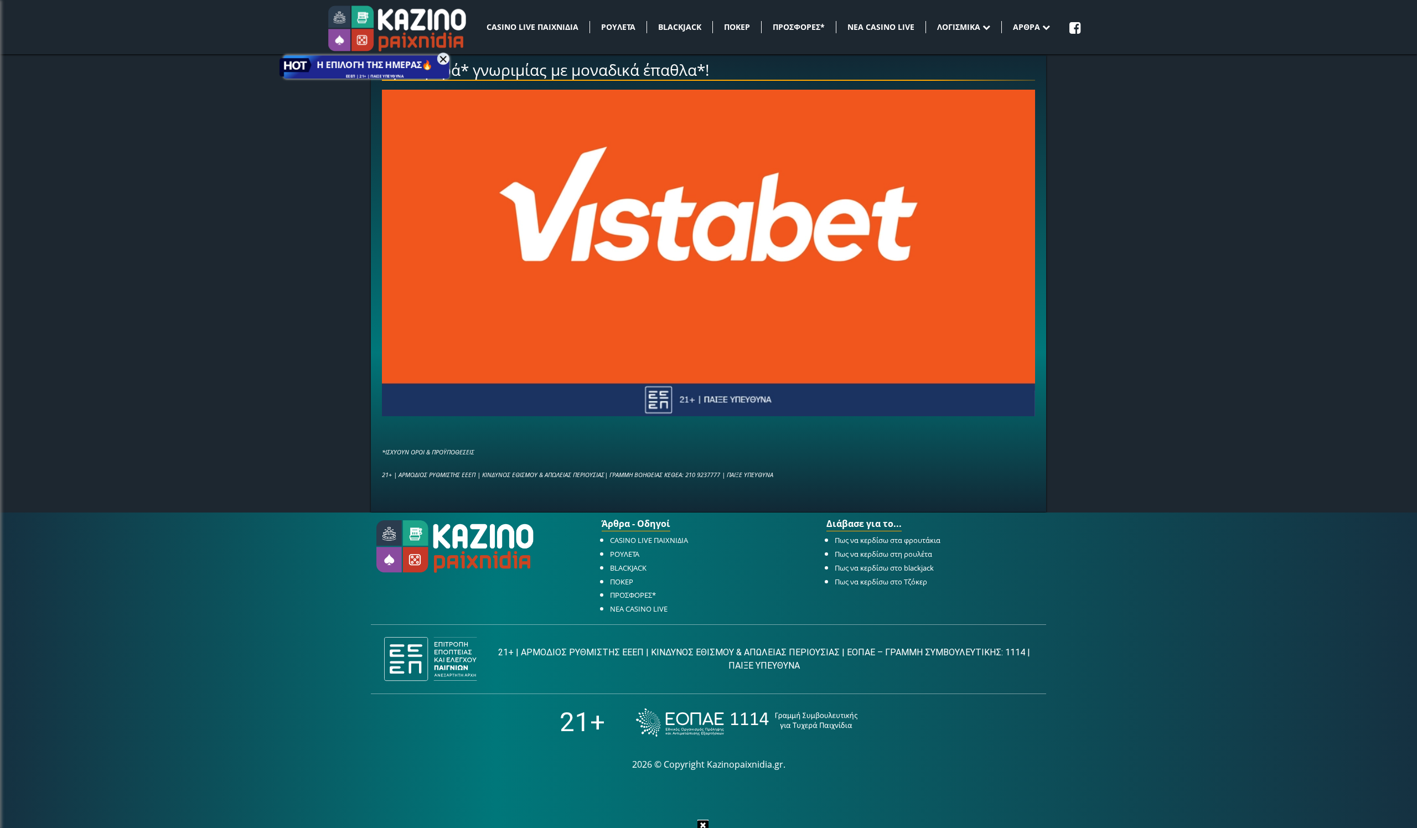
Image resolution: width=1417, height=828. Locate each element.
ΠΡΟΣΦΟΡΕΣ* (799, 27)
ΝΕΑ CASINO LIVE (880, 27)
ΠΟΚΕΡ (737, 27)
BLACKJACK (679, 27)
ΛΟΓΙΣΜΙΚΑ (959, 27)
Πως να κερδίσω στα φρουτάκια (887, 540)
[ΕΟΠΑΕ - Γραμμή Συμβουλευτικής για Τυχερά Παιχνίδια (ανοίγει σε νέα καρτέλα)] (746, 722)
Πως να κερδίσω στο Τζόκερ (881, 582)
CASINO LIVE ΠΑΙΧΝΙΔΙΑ (532, 27)
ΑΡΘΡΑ (1027, 27)
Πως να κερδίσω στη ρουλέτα (883, 554)
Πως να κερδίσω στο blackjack (884, 568)
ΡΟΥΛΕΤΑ (618, 27)
